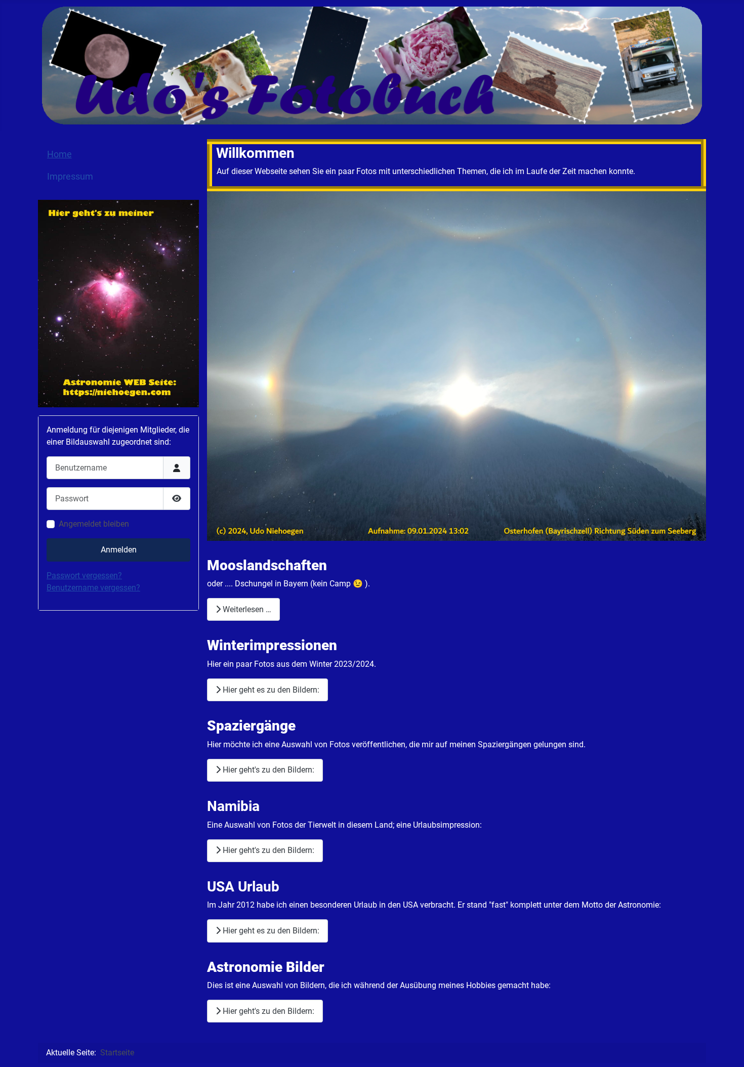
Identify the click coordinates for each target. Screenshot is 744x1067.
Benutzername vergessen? (93, 587)
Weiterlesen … (246, 609)
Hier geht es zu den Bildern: (270, 690)
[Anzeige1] (118, 303)
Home (59, 154)
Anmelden (119, 549)
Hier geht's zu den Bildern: (267, 770)
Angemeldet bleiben (94, 524)
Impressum (70, 177)
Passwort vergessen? (84, 575)
